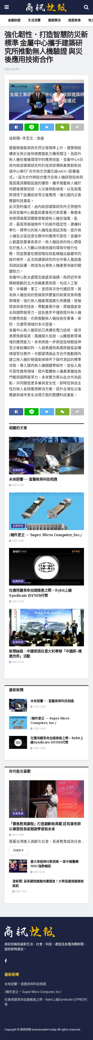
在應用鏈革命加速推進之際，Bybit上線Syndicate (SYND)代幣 (56, 740)
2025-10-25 (20, 891)
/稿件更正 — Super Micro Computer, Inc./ (45, 535)
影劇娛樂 (18, 814)
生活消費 (34, 20)
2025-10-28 (17, 485)
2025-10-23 (39, 872)
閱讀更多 (18, 850)
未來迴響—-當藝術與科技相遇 (33, 479)
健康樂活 (54, 20)
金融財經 (14, 20)
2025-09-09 (12, 69)
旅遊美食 (74, 20)
